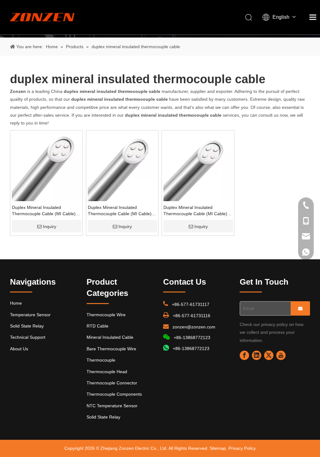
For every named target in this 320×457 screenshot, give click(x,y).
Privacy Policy (242, 448)
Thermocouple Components (114, 394)
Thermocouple (101, 360)
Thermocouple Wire (106, 314)
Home (16, 303)
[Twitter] (268, 355)
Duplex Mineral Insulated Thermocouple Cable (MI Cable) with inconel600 (195, 211)
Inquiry (49, 226)
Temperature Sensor (30, 314)
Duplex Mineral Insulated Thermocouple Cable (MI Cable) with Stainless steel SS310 (44, 211)
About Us (19, 348)
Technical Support (27, 337)
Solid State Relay (27, 325)
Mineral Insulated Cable (110, 337)
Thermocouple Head (107, 371)
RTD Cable (97, 325)
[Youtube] (281, 355)
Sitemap (218, 448)
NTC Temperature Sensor (112, 405)
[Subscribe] (300, 308)
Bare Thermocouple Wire (111, 348)
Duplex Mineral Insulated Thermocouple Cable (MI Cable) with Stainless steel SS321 (120, 211)
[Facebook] (244, 355)
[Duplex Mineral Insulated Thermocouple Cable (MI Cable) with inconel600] (197, 166)
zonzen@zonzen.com (193, 326)
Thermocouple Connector (112, 382)
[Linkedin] (256, 355)
